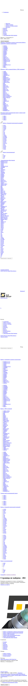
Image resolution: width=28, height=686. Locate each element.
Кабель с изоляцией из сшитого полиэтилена (13, 43)
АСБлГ (4, 126)
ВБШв (4, 76)
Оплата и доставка (7, 324)
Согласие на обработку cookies (7, 675)
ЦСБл (4, 145)
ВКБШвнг (5, 109)
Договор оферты (18, 675)
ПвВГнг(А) (5, 57)
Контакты (8, 27)
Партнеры (5, 30)
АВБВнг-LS (6, 105)
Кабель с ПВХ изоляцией (18, 69)
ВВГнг (4, 84)
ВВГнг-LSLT (6, 90)
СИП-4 (4, 119)
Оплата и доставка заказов (12, 25)
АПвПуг (5, 45)
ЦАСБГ (5, 139)
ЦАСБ (4, 141)
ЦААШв (5, 137)
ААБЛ (4, 128)
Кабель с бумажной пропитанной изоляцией (13, 123)
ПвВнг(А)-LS (6, 58)
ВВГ (4, 83)
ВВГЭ (4, 91)
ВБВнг (4, 103)
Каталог (5, 33)
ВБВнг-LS (5, 104)
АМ (4, 156)
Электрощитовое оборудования (8, 160)
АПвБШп (5, 47)
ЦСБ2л (4, 146)
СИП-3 (4, 118)
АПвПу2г (5, 50)
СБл (4, 132)
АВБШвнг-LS (6, 75)
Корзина (22, 291)
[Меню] (1, 292)
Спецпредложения (5, 269)
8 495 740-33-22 (4, 270)
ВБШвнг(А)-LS (6, 78)
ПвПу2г (5, 56)
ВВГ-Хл (5, 88)
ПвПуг (4, 55)
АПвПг (4, 63)
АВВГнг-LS (5, 81)
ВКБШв (5, 108)
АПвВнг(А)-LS (6, 61)
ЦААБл (5, 140)
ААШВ (4, 135)
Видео (4, 31)
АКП (4, 155)
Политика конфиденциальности (18, 674)
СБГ (4, 133)
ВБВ (4, 102)
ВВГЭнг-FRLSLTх (7, 96)
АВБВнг (5, 107)
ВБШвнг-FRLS (6, 79)
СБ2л (4, 134)
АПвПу (5, 62)
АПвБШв (5, 49)
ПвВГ (4, 65)
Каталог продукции (5, 41)
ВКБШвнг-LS (6, 110)
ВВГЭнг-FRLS (6, 95)
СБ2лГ (4, 148)
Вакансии (8, 23)
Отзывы (5, 34)
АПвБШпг (5, 48)
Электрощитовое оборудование (10, 35)
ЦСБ (4, 144)
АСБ (4, 130)
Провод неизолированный (9, 152)
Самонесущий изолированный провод (9, 493)
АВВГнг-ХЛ (6, 101)
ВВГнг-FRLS (6, 86)
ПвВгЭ (4, 67)
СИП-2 (4, 117)
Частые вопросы (6, 331)
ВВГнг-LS (5, 85)
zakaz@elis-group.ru (12, 270)
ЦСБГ (4, 147)
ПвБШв (5, 54)
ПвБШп (5, 51)
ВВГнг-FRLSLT (6, 97)
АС (4, 158)
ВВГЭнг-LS (5, 94)
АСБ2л (4, 127)
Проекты (5, 28)
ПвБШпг (5, 52)
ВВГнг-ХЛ (5, 89)
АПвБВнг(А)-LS (7, 64)
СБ (3, 131)
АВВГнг (5, 99)
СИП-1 (4, 116)
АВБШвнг (5, 73)
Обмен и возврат (9, 24)
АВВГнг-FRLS (6, 82)
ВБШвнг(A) (5, 77)
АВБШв (5, 72)
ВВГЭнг (5, 92)
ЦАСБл (4, 138)
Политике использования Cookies (10, 682)
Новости (5, 29)
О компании (6, 321)
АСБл (4, 125)
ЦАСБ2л (5, 143)
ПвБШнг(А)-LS (6, 60)
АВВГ (4, 98)
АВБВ (4, 71)
